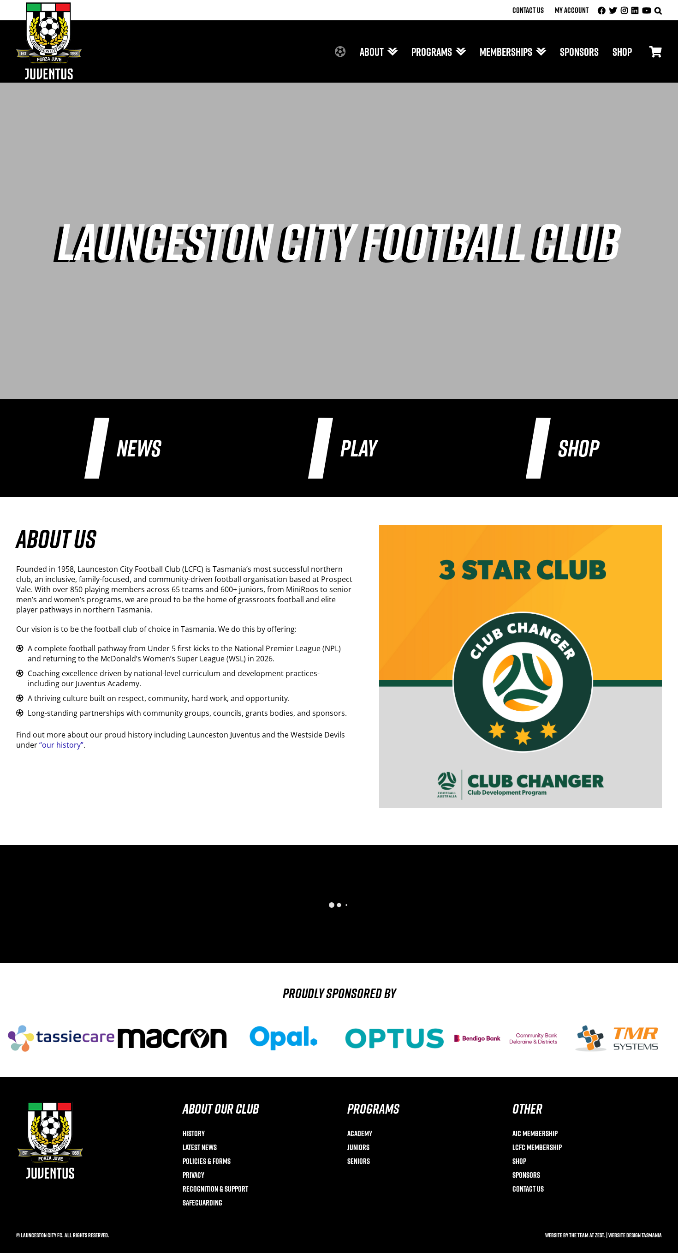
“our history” (61, 745)
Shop (578, 448)
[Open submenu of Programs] (459, 51)
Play (358, 448)
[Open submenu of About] (391, 51)
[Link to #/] (655, 51)
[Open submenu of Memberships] (539, 51)
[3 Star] (520, 528)
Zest (599, 1235)
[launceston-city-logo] (49, 6)
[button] (658, 10)
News (139, 448)
